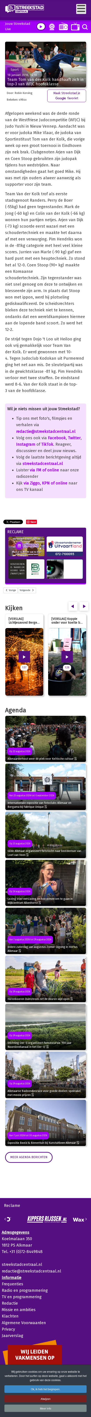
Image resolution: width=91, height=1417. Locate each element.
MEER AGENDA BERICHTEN (28, 1157)
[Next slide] (86, 1219)
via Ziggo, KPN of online (45, 483)
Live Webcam (51, 26)
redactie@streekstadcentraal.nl (46, 431)
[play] (41, 26)
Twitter (74, 437)
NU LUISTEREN (62, 26)
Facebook (57, 437)
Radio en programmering (25, 1290)
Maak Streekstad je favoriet (66, 95)
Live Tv (74, 26)
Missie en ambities (19, 1309)
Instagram (25, 444)
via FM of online (44, 470)
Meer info (45, 1408)
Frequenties (12, 1284)
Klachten (10, 1316)
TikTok (47, 444)
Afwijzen (46, 1399)
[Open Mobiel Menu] (81, 9)
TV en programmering (22, 1296)
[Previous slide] (5, 1219)
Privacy (8, 1329)
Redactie (10, 1303)
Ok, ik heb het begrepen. (45, 1389)
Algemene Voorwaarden (24, 1322)
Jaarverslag (12, 1335)
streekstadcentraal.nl (43, 463)
